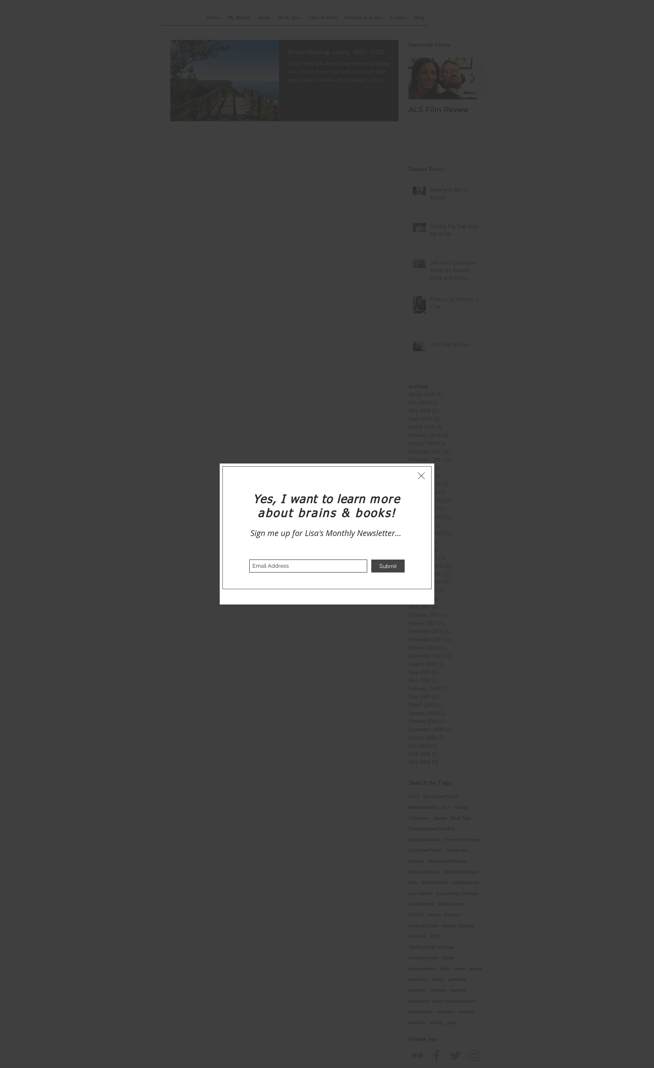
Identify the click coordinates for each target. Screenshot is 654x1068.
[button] (421, 475)
